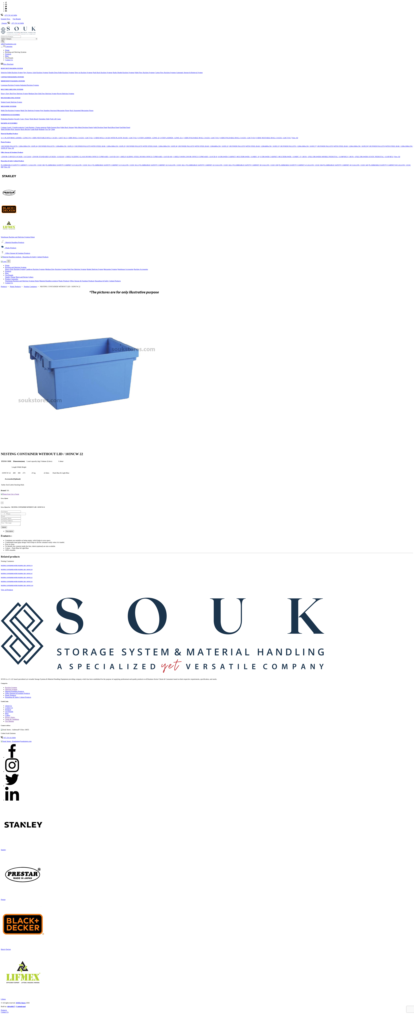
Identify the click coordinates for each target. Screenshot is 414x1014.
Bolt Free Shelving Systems (76, 269)
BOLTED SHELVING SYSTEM (10, 98)
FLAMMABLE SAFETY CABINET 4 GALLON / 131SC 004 (301, 165)
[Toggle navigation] (9, 261)
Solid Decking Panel (100, 127)
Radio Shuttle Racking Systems (123, 73)
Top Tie (47, 129)
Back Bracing (25, 129)
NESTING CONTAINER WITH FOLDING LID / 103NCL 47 (16, 573)
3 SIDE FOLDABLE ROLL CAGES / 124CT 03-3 (201, 138)
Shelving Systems (11, 689)
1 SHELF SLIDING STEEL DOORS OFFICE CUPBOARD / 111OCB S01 (146, 157)
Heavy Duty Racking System (15, 269)
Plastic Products (6, 142)
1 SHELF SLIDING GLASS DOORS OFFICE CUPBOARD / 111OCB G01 (92, 157)
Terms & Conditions (12, 719)
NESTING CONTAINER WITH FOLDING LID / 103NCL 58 (16, 569)
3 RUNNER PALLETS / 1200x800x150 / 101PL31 (56, 146)
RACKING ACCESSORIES (9, 123)
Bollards (42, 129)
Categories (8, 46)
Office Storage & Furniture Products (12, 152)
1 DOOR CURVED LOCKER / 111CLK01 (16, 157)
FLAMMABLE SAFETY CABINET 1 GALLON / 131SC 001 (23, 165)
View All (295, 138)
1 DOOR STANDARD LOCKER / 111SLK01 (48, 157)
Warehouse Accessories (125, 269)
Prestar (13, 277)
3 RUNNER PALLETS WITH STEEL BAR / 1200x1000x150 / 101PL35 (99, 146)
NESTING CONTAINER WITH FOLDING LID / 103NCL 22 (16, 577)
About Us (8, 706)
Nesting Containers (30, 286)
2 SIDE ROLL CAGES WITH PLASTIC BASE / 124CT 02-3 (115, 138)
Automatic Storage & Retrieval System (189, 73)
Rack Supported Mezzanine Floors (81, 110)
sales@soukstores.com (8, 44)
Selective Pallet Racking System (12, 73)
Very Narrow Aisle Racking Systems (35, 73)
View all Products (7, 590)
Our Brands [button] (9, 275)
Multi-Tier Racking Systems (10, 110)
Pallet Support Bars (53, 127)
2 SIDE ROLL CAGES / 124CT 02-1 (80, 138)
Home (7, 50)
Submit (4, 527)
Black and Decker (22, 277)
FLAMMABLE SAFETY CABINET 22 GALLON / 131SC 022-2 (209, 165)
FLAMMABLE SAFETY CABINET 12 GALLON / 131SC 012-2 (115, 165)
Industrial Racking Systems (29, 85)
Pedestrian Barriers (7, 119)
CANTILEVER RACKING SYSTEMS (12, 77)
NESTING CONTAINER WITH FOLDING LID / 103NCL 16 (16, 581)
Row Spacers (15, 129)
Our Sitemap (9, 721)
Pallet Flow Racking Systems (145, 73)
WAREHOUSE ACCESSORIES (10, 115)
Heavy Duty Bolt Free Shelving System (14, 94)
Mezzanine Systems (110, 269)
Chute (53, 129)
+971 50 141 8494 (10, 15)
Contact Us (9, 60)
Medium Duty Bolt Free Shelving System (42, 94)
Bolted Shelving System (95, 269)
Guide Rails (34, 129)
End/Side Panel (125, 127)
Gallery (7, 715)
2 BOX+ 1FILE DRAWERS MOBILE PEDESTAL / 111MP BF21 (325, 157)
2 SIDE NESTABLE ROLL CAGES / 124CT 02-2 (49, 138)
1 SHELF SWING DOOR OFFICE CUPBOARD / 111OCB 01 (195, 157)
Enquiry (5, 23)
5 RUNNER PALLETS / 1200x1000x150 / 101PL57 (297, 146)
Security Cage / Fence (21, 119)
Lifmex (30, 277)
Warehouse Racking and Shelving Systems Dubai (18, 237)
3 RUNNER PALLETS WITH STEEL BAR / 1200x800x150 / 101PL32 (203, 146)
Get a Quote (14, 494)
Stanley (7, 277)
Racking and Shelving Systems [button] (15, 267)
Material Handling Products (9, 133)
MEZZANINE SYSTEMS (8, 106)
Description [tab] (9, 531)
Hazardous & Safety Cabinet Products (12, 161)
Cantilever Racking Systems (35, 269)
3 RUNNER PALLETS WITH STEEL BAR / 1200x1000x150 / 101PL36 (151, 146)
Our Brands (17, 19)
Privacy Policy (10, 717)
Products (8, 54)
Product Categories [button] (11, 279)
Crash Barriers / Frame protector (35, 127)
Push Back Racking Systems (102, 73)
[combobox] (3, 514)
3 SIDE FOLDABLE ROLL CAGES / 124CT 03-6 (238, 138)
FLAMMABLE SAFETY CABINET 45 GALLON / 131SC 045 (345, 165)
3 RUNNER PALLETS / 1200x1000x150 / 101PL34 (19, 146)
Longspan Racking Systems (10, 85)
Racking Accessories (141, 269)
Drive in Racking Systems (83, 73)
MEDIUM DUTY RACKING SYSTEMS (13, 81)
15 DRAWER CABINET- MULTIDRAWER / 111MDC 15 (280, 157)
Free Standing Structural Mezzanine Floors (54, 110)
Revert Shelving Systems (65, 94)
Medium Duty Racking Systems (56, 269)
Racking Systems (11, 687)
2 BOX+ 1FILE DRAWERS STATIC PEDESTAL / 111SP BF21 (371, 157)
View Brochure (8, 64)
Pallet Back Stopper (67, 127)
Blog (7, 56)
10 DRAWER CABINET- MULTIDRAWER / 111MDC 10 (238, 157)
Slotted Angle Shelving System (11, 102)
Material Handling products (48, 281)
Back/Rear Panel (113, 127)
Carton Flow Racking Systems (165, 73)
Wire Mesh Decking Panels (83, 127)
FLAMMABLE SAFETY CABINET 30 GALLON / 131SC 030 (255, 165)
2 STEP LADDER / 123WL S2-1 (171, 138)
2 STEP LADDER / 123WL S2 (149, 138)
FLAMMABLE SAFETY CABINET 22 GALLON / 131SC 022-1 (162, 165)
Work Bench (34, 119)
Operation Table (44, 119)
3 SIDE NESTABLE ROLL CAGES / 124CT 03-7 (273, 138)
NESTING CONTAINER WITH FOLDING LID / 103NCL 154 (17, 585)
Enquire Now (6, 19)
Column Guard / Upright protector (12, 127)
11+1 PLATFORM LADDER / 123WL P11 (16, 138)
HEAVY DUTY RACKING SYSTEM (12, 68)
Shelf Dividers (6, 129)
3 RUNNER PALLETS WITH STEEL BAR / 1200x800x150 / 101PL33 (254, 146)
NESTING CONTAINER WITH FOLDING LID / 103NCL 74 (16, 565)
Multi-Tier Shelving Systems (30, 110)
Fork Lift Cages (55, 119)
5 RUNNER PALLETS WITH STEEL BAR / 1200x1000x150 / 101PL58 (342, 146)
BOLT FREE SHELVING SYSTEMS (12, 89)
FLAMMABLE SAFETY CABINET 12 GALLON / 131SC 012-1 (68, 165)
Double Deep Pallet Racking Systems (61, 73)
